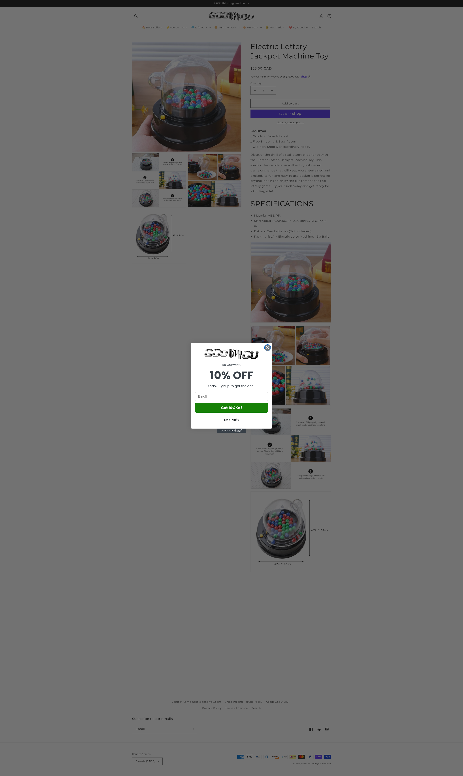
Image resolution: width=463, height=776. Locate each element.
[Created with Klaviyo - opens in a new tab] (231, 431)
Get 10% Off (231, 407)
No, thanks (231, 420)
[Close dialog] (267, 348)
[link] (231, 354)
